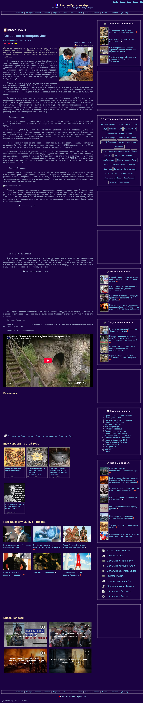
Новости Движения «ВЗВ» (116, 440)
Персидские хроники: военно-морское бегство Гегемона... (121, 517)
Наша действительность (115, 422)
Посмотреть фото (115, 576)
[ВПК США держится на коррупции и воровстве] (17, 561)
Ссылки (135, 2)
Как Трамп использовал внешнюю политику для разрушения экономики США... (123, 289)
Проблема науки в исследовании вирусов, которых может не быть (47, 546)
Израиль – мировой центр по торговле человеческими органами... (124, 357)
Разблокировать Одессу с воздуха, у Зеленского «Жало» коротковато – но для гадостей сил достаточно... (124, 480)
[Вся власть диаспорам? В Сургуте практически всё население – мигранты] (70, 634)
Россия (47, 13)
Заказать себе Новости (118, 550)
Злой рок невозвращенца (44, 573)
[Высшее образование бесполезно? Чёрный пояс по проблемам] (70, 661)
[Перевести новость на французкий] (12, 43)
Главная (19, 13)
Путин (104, 13)
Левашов (114, 13)
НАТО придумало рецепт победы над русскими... (123, 498)
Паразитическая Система (116, 442)
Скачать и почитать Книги (119, 561)
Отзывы (122, 2)
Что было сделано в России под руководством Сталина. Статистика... (122, 59)
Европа (96, 13)
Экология (109, 449)
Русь (71, 436)
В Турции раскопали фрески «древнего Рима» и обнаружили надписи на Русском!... (122, 50)
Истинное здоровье (113, 429)
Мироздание (51, 436)
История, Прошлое (35, 436)
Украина (56, 13)
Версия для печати (85, 45)
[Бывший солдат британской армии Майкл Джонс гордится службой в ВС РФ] (25, 634)
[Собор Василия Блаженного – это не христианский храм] (77, 534)
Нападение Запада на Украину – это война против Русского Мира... (124, 535)
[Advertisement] (44, 22)
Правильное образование (116, 433)
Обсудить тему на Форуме (120, 586)
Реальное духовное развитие (117, 436)
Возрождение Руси (16, 436)
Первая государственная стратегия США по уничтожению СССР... (124, 489)
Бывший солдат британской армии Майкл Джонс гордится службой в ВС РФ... (123, 279)
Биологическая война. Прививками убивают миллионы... (124, 330)
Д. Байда (125, 13)
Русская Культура (113, 424)
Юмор (107, 451)
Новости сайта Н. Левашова (117, 438)
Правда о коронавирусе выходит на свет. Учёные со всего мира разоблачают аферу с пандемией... (124, 338)
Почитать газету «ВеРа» (118, 581)
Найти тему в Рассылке (118, 591)
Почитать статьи (114, 555)
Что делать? (110, 447)
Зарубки (115, 2)
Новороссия (68, 13)
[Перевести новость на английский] (5, 43)
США (87, 13)
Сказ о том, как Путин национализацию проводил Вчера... (124, 470)
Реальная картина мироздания (118, 420)
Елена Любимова (10, 40)
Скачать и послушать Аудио (120, 566)
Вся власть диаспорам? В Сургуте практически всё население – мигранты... (123, 298)
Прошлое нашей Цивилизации (118, 415)
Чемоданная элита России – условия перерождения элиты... (122, 31)
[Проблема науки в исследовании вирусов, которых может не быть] (47, 534)
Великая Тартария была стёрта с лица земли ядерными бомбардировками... (123, 348)
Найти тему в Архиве (117, 596)
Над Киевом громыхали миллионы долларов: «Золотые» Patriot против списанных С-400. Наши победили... (124, 307)
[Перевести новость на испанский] (15, 43)
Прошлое (63, 436)
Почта (129, 2)
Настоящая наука (112, 427)
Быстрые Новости (33, 13)
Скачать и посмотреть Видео (121, 571)
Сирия (79, 13)
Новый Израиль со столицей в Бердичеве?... (121, 40)
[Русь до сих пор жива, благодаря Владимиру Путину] (17, 534)
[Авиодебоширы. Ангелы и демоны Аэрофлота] (77, 561)
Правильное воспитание (115, 431)
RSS (141, 2)
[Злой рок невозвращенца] (47, 561)
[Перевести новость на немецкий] (9, 43)
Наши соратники (112, 444)
